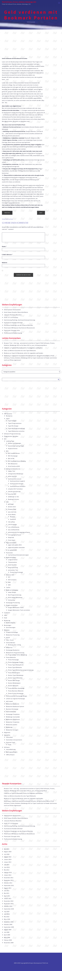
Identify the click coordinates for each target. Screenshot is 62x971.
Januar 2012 (7, 875)
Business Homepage (12, 709)
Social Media (12, 514)
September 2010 (9, 909)
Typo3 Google (12, 421)
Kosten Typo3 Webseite (15, 678)
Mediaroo (7, 353)
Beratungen (7, 625)
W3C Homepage (13, 456)
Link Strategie (12, 524)
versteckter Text (13, 570)
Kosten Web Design (14, 680)
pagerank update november (16, 547)
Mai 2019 (6, 849)
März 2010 (7, 919)
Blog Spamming (13, 567)
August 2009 (7, 929)
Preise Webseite (11, 657)
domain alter (12, 506)
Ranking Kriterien (13, 499)
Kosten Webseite (13, 685)
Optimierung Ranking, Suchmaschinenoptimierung (19, 320)
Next (41, 212)
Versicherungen (10, 627)
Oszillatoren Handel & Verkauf (13, 322)
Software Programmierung (12, 434)
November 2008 (8, 942)
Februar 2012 (8, 872)
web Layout (9, 701)
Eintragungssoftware (14, 535)
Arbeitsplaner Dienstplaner (12, 309)
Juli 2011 (6, 890)
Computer (7, 612)
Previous (7, 212)
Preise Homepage (13, 659)
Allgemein (7, 732)
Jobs (5, 615)
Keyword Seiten (12, 448)
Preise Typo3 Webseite (15, 667)
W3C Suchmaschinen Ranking (17, 461)
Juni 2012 (7, 867)
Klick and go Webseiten (15, 597)
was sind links (12, 512)
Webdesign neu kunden (13, 717)
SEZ (9, 577)
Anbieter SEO (10, 575)
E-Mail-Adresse (7, 254)
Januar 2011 (7, 898)
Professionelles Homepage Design (16, 696)
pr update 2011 (12, 550)
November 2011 (8, 880)
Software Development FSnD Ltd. (38, 963)
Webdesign (9, 727)
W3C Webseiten (12, 463)
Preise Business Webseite (15, 691)
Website (4, 262)
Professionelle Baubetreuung (13, 333)
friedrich (6, 348)
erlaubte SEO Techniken (15, 489)
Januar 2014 (7, 859)
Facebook (13, 519)
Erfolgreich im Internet (13, 469)
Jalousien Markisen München (12, 315)
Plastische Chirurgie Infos (12, 330)
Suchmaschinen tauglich (17, 481)
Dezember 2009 (8, 922)
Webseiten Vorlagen (12, 730)
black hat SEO (12, 565)
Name (4, 246)
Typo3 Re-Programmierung (16, 428)
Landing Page (10, 441)
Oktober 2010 (8, 906)
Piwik (9, 744)
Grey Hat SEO (12, 494)
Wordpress (9, 416)
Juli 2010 (6, 911)
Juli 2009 (6, 932)
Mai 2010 (6, 916)
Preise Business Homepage (16, 688)
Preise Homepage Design (15, 662)
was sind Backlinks (13, 529)
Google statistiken (12, 605)
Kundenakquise (10, 622)
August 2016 (7, 857)
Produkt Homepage (12, 632)
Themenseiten (12, 562)
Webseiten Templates (12, 722)
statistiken (9, 737)
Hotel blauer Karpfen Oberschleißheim (16, 312)
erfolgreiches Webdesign (15, 474)
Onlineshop (11, 600)
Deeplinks (11, 537)
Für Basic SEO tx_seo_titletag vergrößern (34, 345)
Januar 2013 (7, 862)
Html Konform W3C (14, 466)
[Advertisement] (23, 45)
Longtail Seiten (13, 559)
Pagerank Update (11, 543)
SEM (9, 585)
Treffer (8, 587)
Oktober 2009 (8, 924)
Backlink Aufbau (11, 557)
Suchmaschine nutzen (14, 479)
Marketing (7, 620)
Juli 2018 (6, 854)
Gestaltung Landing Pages (16, 446)
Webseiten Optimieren (13, 719)
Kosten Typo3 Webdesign (15, 675)
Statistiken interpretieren (14, 740)
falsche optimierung (14, 491)
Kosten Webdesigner (14, 683)
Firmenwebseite (11, 711)
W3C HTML (11, 458)
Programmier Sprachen (11, 436)
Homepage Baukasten (12, 650)
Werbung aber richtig (14, 645)
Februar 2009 (8, 940)
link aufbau (11, 522)
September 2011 (9, 885)
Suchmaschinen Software (17, 486)
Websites (7, 630)
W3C (7, 451)
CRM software (10, 754)
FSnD (5, 618)
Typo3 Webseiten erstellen (16, 431)
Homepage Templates (13, 714)
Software (7, 747)
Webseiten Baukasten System (15, 706)
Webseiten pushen (11, 724)
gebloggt (11, 504)
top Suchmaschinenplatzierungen (18, 555)
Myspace (12, 516)
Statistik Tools (10, 742)
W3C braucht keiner (14, 453)
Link (7, 502)
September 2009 (9, 927)
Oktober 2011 (8, 883)
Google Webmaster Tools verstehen (19, 610)
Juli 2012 (6, 864)
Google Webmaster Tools (16, 607)
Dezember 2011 (8, 877)
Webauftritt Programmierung (15, 652)
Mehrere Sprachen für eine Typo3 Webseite (23, 350)
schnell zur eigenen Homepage (15, 698)
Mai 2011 (6, 893)
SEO (5, 439)
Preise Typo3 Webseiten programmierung (21, 670)
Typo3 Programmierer (15, 423)
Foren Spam (11, 540)
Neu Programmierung (14, 595)
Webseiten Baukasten (12, 704)
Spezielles (7, 735)
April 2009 (7, 935)
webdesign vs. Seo (13, 496)
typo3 (8, 418)
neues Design (12, 592)
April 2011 (7, 896)
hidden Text (11, 471)
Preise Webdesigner (14, 672)
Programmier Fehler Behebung (17, 655)
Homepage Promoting (13, 602)
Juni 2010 (7, 914)
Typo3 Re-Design (13, 426)
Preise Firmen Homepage (15, 693)
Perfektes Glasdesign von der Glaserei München (18, 325)
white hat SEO (12, 476)
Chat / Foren (10, 640)
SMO (9, 582)
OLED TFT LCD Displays (11, 317)
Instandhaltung (11, 749)
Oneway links (12, 509)
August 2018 (7, 851)
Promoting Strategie (16, 572)
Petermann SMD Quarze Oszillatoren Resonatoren (19, 328)
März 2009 (7, 937)
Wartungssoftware (11, 752)
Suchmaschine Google (16, 483)
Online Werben (10, 642)
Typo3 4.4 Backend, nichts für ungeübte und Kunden (27, 348)
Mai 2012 (6, 870)
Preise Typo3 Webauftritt (16, 665)
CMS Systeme (8, 413)
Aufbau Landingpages (14, 443)
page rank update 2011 (15, 545)
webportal (9, 647)
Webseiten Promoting (13, 635)
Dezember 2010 (8, 901)
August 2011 (7, 888)
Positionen (9, 553)
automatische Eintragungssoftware (19, 532)
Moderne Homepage (12, 590)
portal (8, 637)
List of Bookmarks (13, 527)
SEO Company (12, 579)
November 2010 (8, 903)
